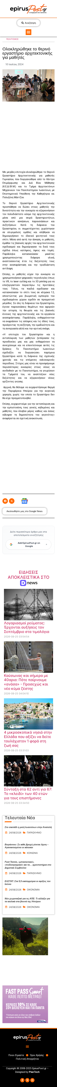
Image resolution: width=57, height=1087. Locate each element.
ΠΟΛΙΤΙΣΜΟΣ (12, 39)
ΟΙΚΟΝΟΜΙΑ (33, 889)
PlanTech (34, 1072)
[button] (28, 32)
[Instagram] (32, 1080)
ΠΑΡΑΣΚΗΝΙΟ (34, 832)
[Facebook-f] (22, 1080)
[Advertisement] (28, 136)
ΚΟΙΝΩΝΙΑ (32, 853)
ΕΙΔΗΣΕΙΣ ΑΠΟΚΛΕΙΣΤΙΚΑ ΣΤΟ (28, 577)
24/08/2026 (15, 832)
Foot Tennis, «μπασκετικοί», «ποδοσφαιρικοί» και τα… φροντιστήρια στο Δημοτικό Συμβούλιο (28, 865)
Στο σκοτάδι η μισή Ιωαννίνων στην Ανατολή (28, 827)
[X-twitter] (27, 1080)
